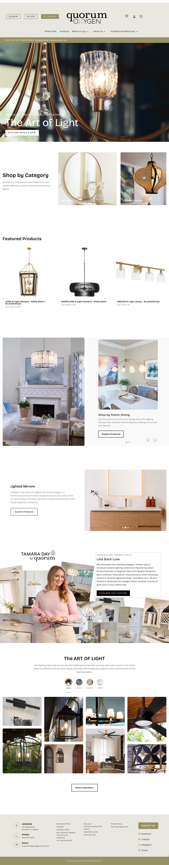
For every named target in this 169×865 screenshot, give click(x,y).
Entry (164, 188)
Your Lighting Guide (64, 840)
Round (102, 165)
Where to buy (79, 31)
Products (64, 31)
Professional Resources (123, 31)
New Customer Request (66, 832)
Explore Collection (113, 593)
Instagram (146, 845)
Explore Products (111, 434)
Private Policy (116, 824)
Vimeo (144, 850)
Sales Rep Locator (91, 832)
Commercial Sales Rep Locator (93, 828)
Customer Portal (63, 830)
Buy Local (88, 824)
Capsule (102, 186)
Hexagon (102, 192)
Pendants (164, 174)
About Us (98, 31)
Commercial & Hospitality (62, 836)
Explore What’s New (22, 133)
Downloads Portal (63, 824)
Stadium (102, 181)
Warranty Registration (119, 827)
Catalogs (60, 827)
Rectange (102, 176)
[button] (148, 440)
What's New (51, 31)
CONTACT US (148, 825)
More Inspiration (84, 787)
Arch (102, 170)
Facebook (146, 834)
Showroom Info (90, 835)
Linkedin (145, 839)
